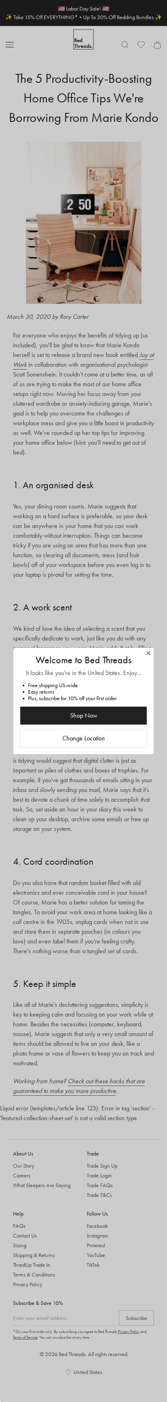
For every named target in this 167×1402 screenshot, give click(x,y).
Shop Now (83, 715)
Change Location (83, 738)
